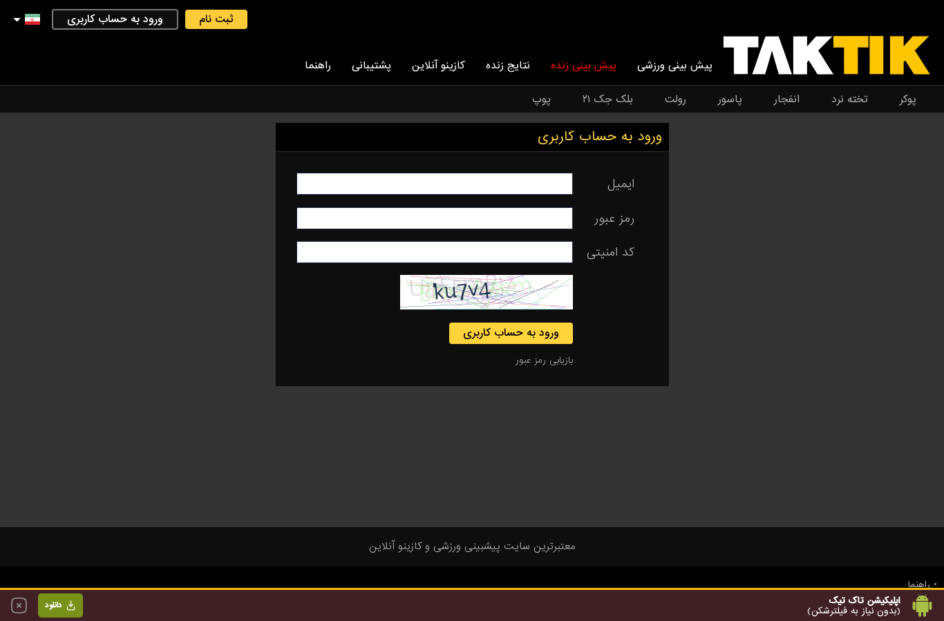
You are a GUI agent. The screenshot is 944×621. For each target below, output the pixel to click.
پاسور (730, 99)
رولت (675, 99)
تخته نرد (849, 99)
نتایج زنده (508, 65)
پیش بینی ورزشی (674, 65)
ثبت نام (216, 19)
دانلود (53, 605)
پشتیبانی (371, 65)
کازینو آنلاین (438, 65)
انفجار (787, 99)
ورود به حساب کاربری (115, 19)
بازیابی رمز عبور (544, 360)
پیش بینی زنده (583, 65)
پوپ (541, 99)
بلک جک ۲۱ (608, 99)
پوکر (908, 99)
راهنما (318, 65)
